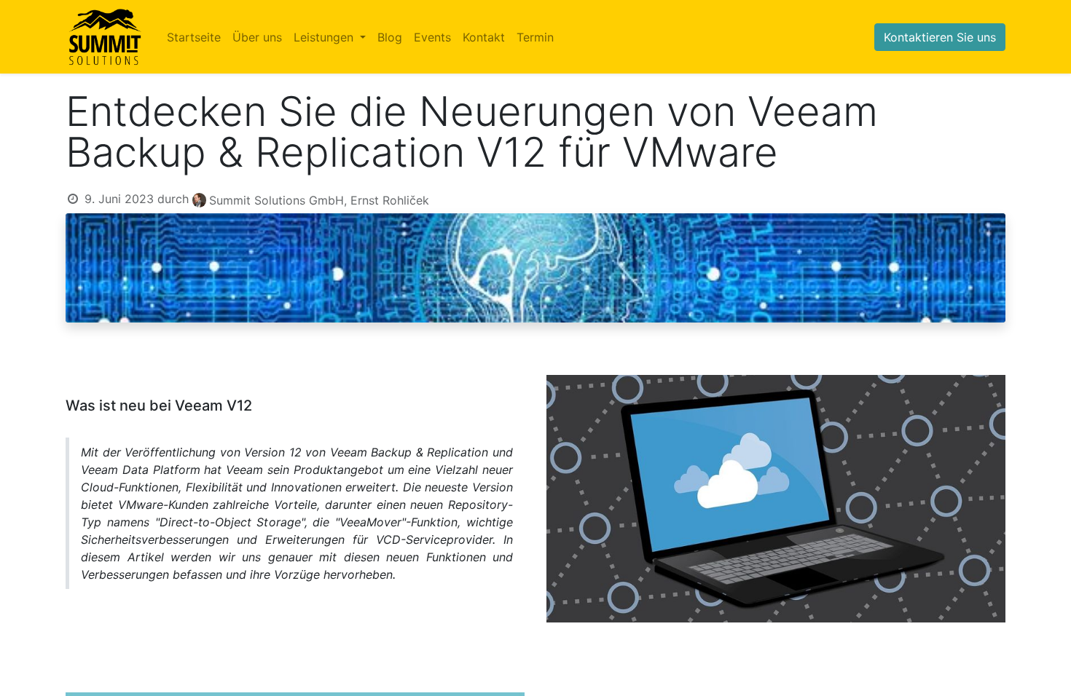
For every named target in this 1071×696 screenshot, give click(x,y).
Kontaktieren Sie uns (940, 37)
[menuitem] (194, 37)
